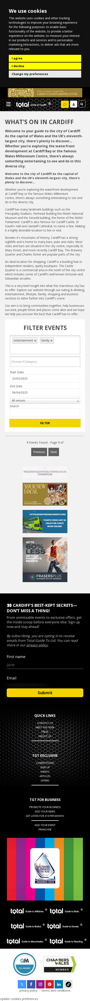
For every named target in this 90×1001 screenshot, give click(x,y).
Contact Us (45, 723)
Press (45, 732)
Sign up (45, 767)
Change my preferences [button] (30, 74)
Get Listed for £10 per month (45, 816)
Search (14, 406)
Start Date (17, 372)
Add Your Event (45, 825)
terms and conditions (56, 990)
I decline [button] (18, 66)
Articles (45, 776)
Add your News (45, 811)
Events (45, 772)
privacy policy (28, 990)
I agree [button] (17, 58)
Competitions (45, 763)
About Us (45, 736)
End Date (16, 386)
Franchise (45, 829)
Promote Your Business (44, 807)
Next (53, 452)
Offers (45, 780)
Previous (39, 452)
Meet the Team (45, 727)
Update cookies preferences (19, 999)
